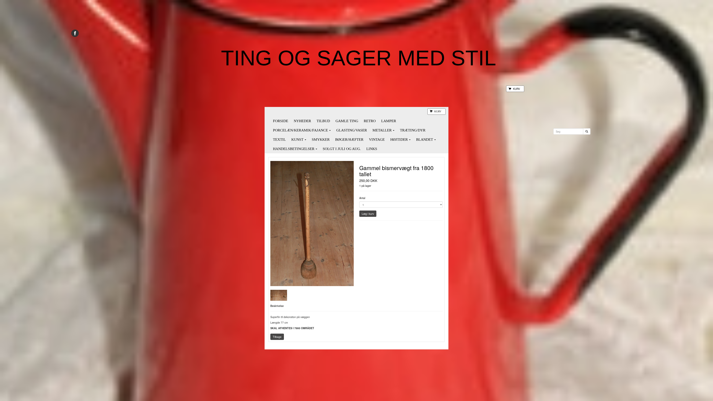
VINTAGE (377, 139)
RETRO (370, 121)
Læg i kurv (368, 214)
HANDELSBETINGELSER (294, 149)
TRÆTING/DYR (412, 130)
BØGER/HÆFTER (349, 139)
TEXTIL (279, 139)
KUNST (297, 139)
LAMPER (388, 121)
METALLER (382, 130)
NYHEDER (302, 121)
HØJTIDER (399, 139)
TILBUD (323, 121)
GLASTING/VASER (351, 130)
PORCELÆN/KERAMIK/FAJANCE (301, 130)
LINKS (371, 149)
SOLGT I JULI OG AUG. (342, 149)
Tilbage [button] (277, 337)
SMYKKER (321, 139)
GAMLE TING (347, 121)
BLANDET (425, 139)
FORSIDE (280, 121)
